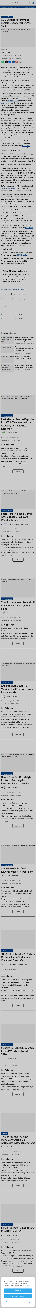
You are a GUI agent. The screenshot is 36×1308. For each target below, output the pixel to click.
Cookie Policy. (27, 1285)
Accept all (18, 1290)
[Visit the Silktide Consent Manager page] (30, 1302)
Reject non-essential (18, 1296)
